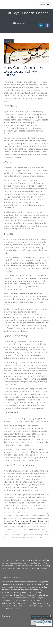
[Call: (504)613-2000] (47, 568)
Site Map (6, 616)
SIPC (32, 565)
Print (8, 41)
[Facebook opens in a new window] (47, 26)
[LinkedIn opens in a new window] (40, 26)
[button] (45, 4)
